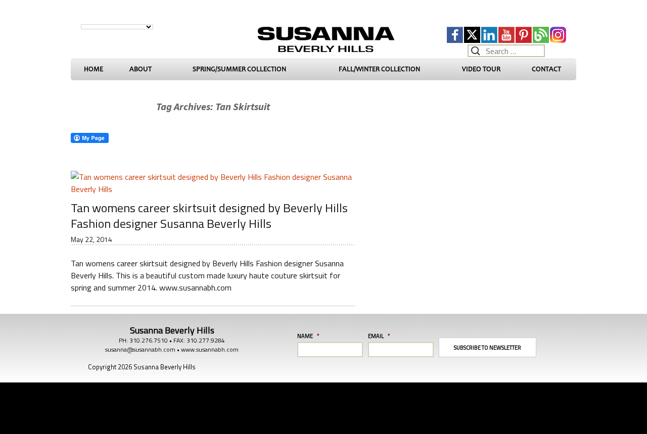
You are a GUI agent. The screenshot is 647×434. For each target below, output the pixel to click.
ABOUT (140, 69)
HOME (93, 69)
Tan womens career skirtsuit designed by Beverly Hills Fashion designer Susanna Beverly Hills (209, 215)
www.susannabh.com (210, 349)
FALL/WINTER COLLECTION (379, 69)
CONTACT (546, 69)
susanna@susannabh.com (140, 349)
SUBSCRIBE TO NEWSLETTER (487, 348)
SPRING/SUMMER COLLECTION (239, 69)
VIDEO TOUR (481, 69)
